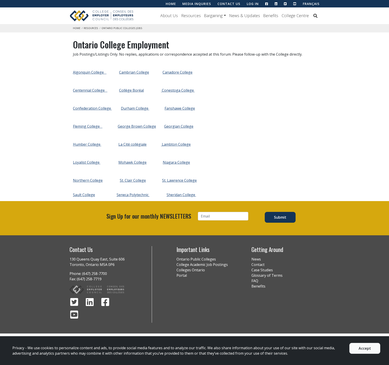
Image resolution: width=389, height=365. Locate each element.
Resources (191, 15)
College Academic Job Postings (202, 264)
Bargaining (213, 15)
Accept (365, 348)
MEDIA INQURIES (196, 4)
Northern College (88, 180)
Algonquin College (89, 72)
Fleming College (87, 126)
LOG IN (253, 4)
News (256, 259)
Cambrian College (134, 72)
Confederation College (92, 108)
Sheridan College (181, 194)
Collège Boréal (131, 90)
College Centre (295, 15)
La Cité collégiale (132, 144)
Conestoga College (178, 90)
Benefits (270, 15)
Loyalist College (86, 162)
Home (76, 28)
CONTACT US (228, 4)
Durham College (135, 108)
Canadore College (177, 72)
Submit (280, 217)
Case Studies (262, 270)
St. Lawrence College (179, 180)
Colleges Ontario (190, 270)
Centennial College (90, 90)
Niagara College (176, 162)
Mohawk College (132, 162)
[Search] (315, 16)
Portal (181, 275)
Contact (258, 264)
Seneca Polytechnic (133, 194)
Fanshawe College (180, 108)
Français (311, 4)
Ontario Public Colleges (196, 259)
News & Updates (244, 15)
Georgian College (178, 126)
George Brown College (137, 126)
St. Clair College (133, 180)
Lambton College (176, 144)
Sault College (84, 194)
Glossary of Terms (267, 275)
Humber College (87, 144)
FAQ (254, 280)
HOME (171, 4)
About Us (169, 15)
